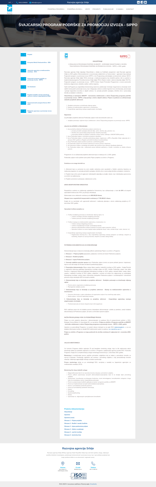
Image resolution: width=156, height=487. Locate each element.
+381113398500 (23, 2)
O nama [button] (119, 9)
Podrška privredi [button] (56, 9)
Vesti (87, 9)
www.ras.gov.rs (119, 327)
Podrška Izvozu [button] (74, 9)
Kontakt (130, 9)
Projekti (96, 9)
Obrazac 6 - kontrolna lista (72, 435)
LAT (10, 2)
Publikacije (108, 9)
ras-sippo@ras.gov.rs (115, 329)
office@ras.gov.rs (36, 2)
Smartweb (93, 484)
